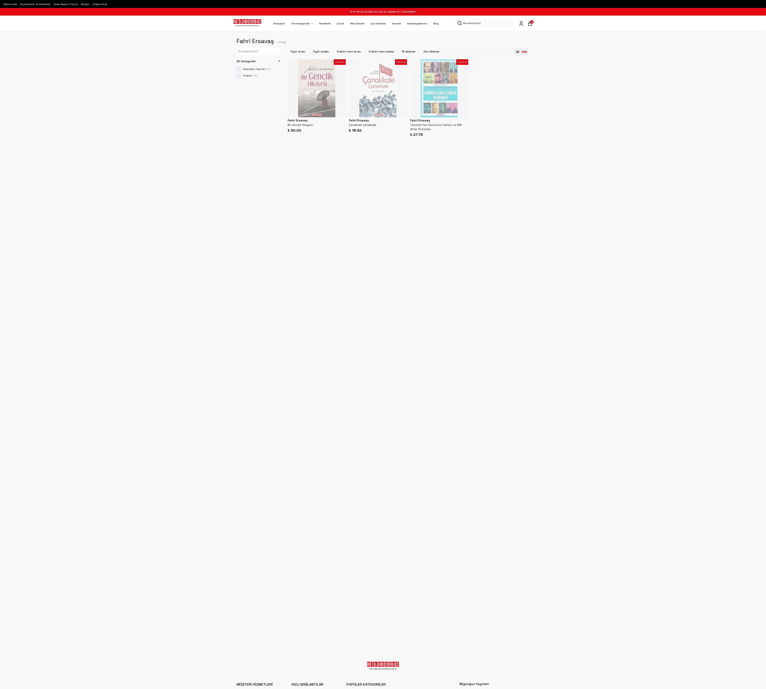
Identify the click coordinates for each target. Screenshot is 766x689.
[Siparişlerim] (521, 23)
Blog (436, 23)
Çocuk (340, 23)
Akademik (325, 23)
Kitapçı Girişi (100, 4)
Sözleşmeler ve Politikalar (35, 4)
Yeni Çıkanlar (357, 23)
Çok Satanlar (378, 23)
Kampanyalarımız (417, 23)
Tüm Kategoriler (300, 23)
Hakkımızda (10, 4)
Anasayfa (279, 23)
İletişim (85, 4)
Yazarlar (396, 23)
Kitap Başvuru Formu (66, 4)
